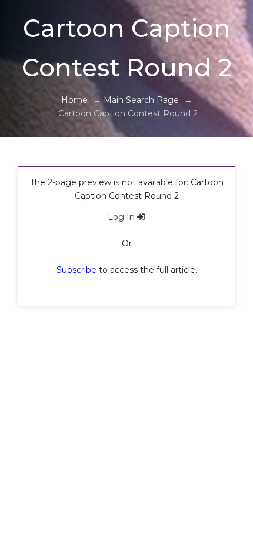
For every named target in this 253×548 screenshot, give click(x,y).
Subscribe (76, 270)
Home (74, 100)
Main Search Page (141, 100)
